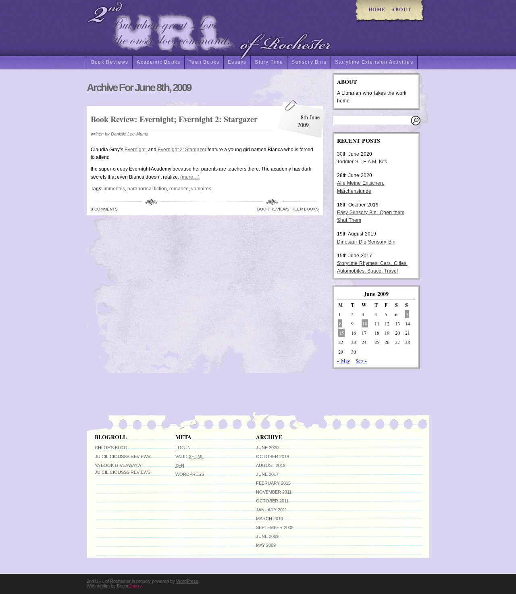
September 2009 (274, 527)
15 (341, 332)
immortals (114, 189)
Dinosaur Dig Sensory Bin (366, 242)
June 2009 (267, 536)
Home (376, 9)
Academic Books (158, 62)
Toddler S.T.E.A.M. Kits (362, 162)
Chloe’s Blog (111, 447)
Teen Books (204, 62)
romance (179, 189)
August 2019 (270, 465)
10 (364, 323)
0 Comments (104, 209)
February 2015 (273, 483)
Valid (189, 456)
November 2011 (273, 492)
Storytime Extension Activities (374, 62)
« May (343, 360)
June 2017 (267, 474)
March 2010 (269, 518)
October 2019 (272, 456)
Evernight (135, 149)
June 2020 (267, 447)
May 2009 (266, 545)
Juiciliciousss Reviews (122, 456)
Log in (183, 447)
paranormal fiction (147, 189)
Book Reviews (109, 62)
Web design (98, 586)
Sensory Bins (308, 62)
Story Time (269, 62)
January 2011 (271, 509)
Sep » (361, 360)
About (401, 9)
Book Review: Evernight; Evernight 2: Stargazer (174, 119)
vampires (201, 189)
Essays (237, 62)
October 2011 (272, 500)
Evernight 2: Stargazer (182, 149)
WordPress (189, 474)
